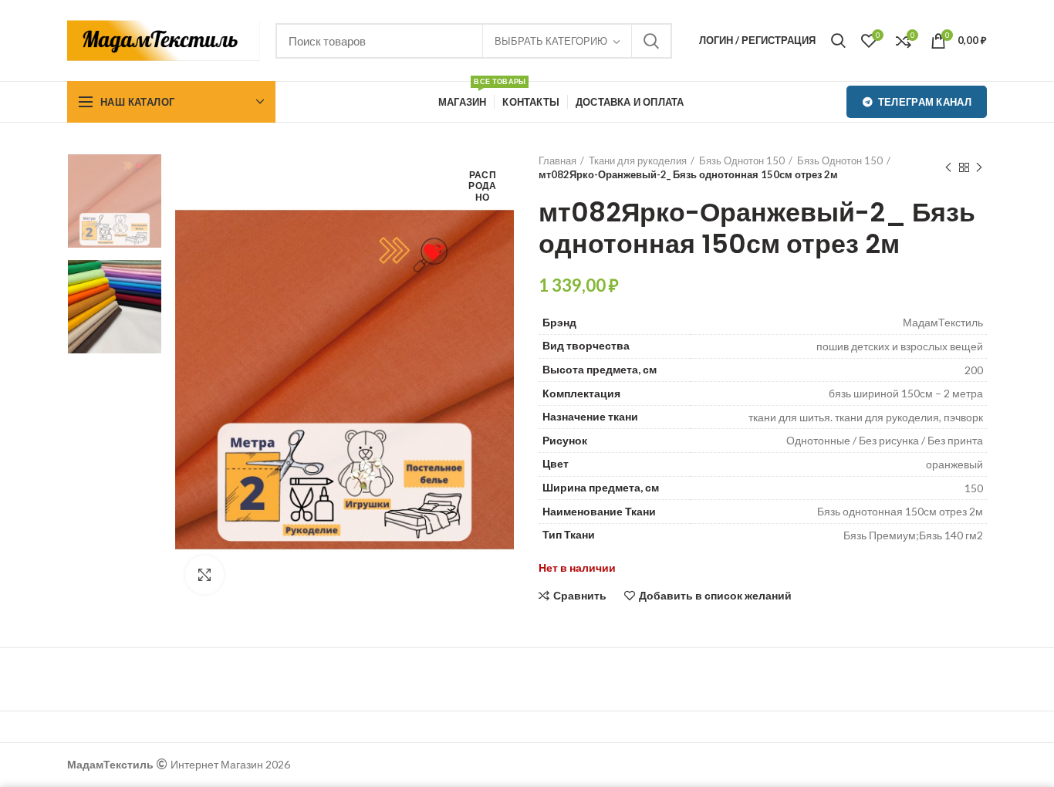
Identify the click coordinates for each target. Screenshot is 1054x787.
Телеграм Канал (924, 102)
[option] (114, 201)
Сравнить (579, 595)
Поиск (651, 41)
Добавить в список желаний (715, 595)
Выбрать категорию (551, 41)
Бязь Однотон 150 (742, 160)
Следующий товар (979, 167)
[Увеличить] (204, 575)
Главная (557, 160)
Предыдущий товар (948, 167)
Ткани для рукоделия (638, 160)
